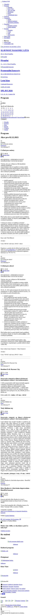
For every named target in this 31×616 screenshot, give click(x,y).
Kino (10, 117)
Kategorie (3, 119)
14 (3, 112)
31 (9, 115)
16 (7, 112)
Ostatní (23, 117)
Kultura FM (6, 1)
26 (12, 113)
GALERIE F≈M (8, 44)
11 (10, 110)
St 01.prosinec (6, 519)
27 (1, 115)
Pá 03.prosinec (15, 519)
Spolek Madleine (9, 515)
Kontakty (8, 592)
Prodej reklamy (6, 588)
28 (3, 115)
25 (10, 113)
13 (1, 112)
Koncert (7, 117)
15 (5, 112)
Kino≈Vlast (7, 42)
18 (10, 112)
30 (7, 115)
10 (9, 110)
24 (9, 113)
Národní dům (5, 155)
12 (12, 110)
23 (7, 113)
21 (3, 113)
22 (5, 113)
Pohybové (3, 145)
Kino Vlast (5, 374)
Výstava (18, 117)
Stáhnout (15, 544)
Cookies (13, 592)
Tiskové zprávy (15, 588)
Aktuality (10, 586)
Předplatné (5, 586)
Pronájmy (16, 586)
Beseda (14, 117)
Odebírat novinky (5, 531)
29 (5, 115)
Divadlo (3, 117)
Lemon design (23, 606)
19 (12, 112)
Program (4, 584)
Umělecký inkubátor (13, 584)
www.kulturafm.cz (11, 249)
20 (1, 113)
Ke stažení (22, 588)
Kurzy (20, 584)
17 (9, 112)
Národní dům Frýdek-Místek (13, 605)
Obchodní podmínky (11, 590)
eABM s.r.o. (10, 606)
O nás (4, 590)
